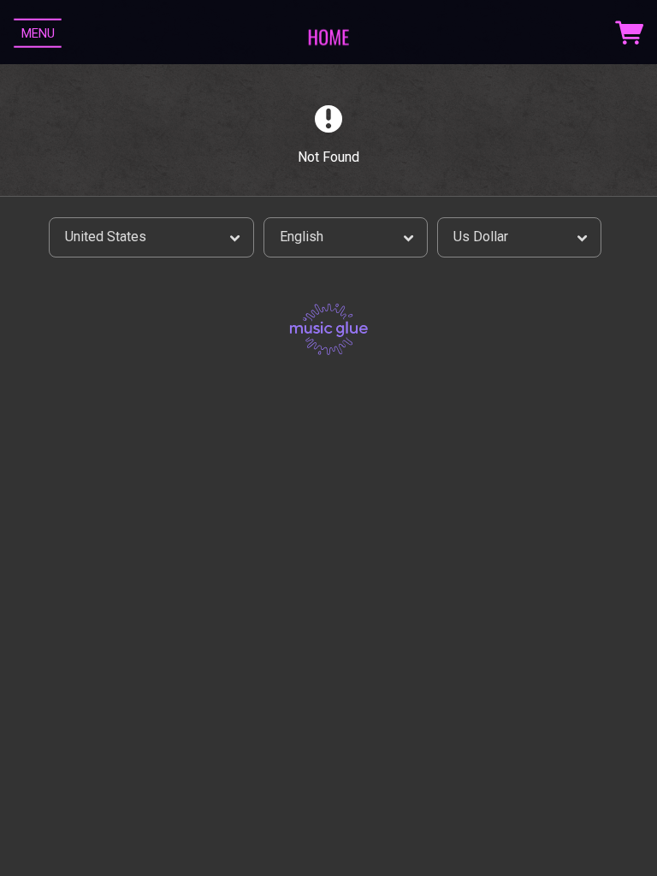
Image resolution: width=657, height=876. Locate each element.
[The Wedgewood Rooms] (328, 33)
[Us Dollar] (519, 237)
